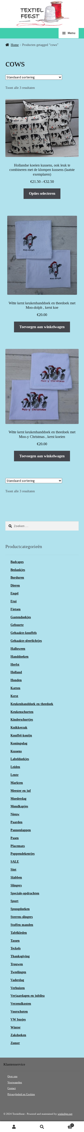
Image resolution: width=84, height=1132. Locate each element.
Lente (14, 775)
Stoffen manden (21, 925)
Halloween (17, 648)
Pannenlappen (20, 830)
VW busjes (18, 1019)
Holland (16, 672)
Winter (15, 1027)
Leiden (15, 767)
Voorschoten (19, 1011)
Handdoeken (19, 656)
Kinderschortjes (21, 719)
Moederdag (18, 798)
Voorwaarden (14, 1082)
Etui (13, 601)
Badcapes (17, 562)
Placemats (17, 846)
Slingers (16, 885)
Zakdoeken (18, 1035)
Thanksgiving (20, 956)
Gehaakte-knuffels (23, 633)
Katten (15, 688)
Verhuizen (17, 988)
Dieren (15, 585)
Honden (16, 680)
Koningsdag (18, 743)
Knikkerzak (18, 727)
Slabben (16, 877)
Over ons (12, 1076)
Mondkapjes (19, 806)
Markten (16, 783)
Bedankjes (17, 570)
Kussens (16, 751)
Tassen (15, 940)
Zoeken (42, 1127)
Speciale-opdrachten (24, 893)
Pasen (14, 838)
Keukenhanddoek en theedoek (31, 704)
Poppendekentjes (22, 853)
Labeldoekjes (19, 759)
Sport (14, 901)
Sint (13, 869)
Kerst (14, 696)
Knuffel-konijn (21, 735)
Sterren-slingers (21, 917)
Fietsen (15, 609)
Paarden (16, 822)
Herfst (14, 664)
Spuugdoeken (20, 909)
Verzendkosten (20, 1003)
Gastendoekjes (20, 617)
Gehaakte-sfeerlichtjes (26, 640)
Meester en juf (20, 790)
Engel (14, 593)
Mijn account (14, 1127)
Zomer (15, 1043)
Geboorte (17, 625)
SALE (14, 861)
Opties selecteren (42, 193)
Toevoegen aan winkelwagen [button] (42, 327)
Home (15, 45)
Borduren (17, 577)
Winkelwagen (64, 1124)
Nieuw (14, 814)
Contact (11, 1088)
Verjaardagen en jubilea (27, 995)
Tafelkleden (18, 932)
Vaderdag (17, 980)
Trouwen (16, 964)
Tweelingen (18, 972)
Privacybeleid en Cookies (21, 1094)
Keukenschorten (21, 712)
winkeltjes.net (65, 1114)
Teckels (15, 948)
